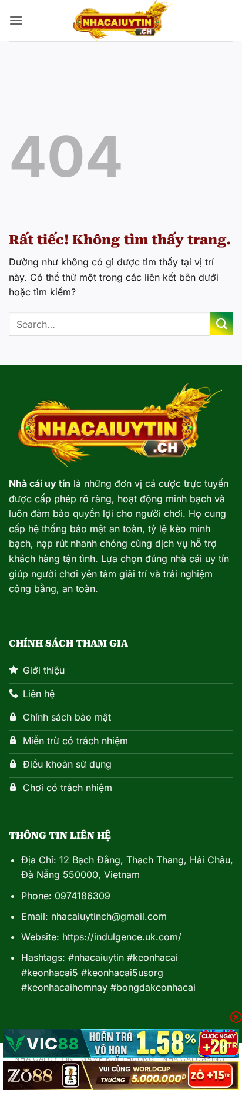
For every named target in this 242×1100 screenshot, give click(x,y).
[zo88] (121, 1075)
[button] (16, 20)
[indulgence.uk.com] (121, 20)
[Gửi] (221, 323)
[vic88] (121, 1043)
